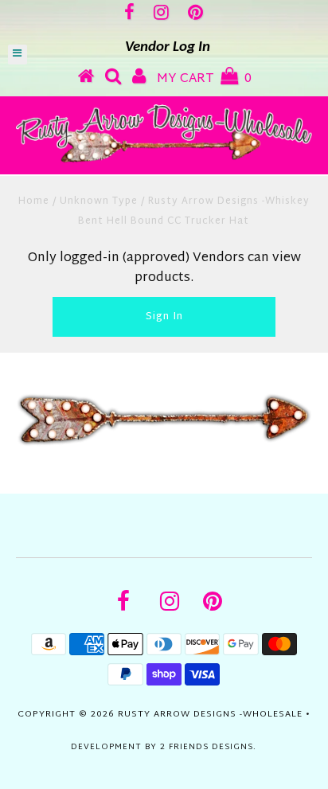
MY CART (204, 79)
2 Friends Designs (206, 747)
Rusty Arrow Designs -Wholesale (210, 714)
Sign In (164, 316)
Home (33, 201)
